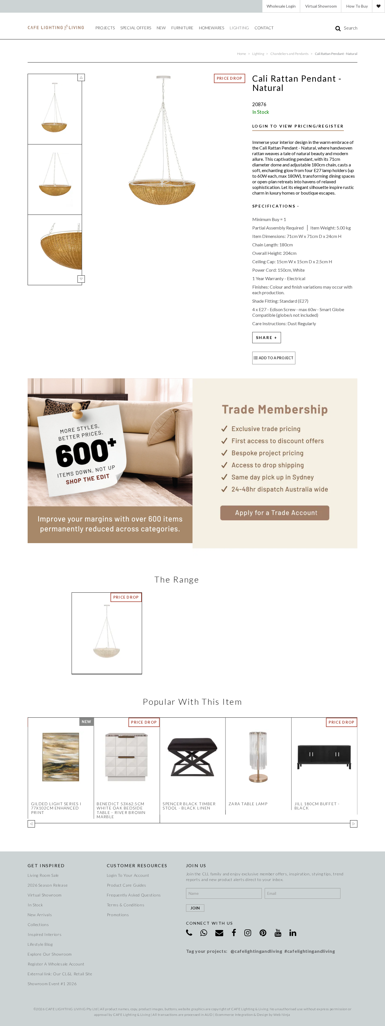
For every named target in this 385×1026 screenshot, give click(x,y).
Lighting (239, 27)
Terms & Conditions (126, 904)
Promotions (118, 914)
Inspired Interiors (45, 934)
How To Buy (357, 6)
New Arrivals (40, 914)
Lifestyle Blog (40, 944)
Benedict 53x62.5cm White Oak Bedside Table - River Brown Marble (121, 810)
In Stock (35, 904)
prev (81, 77)
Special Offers (135, 27)
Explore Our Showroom (50, 954)
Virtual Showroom (321, 6)
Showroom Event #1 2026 (52, 983)
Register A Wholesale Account (56, 964)
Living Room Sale (43, 875)
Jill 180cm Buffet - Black (317, 805)
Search (350, 28)
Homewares (211, 27)
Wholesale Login (281, 6)
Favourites (378, 6)
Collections (38, 924)
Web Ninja (281, 1014)
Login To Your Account (128, 875)
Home (241, 54)
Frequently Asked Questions (134, 895)
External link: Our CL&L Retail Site (60, 973)
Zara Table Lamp (248, 803)
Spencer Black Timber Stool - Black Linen (189, 805)
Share (264, 337)
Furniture (182, 27)
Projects (105, 27)
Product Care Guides (126, 885)
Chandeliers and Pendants (289, 54)
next (81, 279)
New (161, 27)
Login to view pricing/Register (298, 126)
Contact (264, 27)
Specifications (274, 206)
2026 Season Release (48, 885)
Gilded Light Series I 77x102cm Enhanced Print (56, 808)
